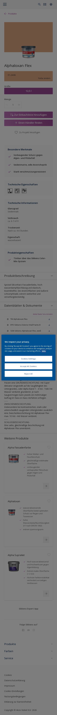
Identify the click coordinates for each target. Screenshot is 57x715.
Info (44, 351)
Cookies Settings (28, 359)
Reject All (28, 374)
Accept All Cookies (28, 366)
